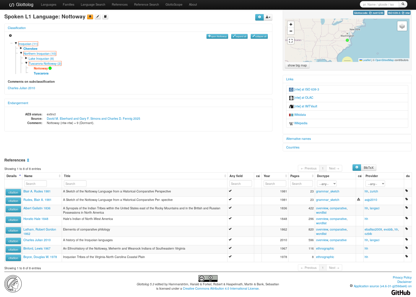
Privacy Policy (402, 277)
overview (322, 208)
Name (28, 176)
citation (13, 192)
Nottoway (41, 68)
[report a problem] (90, 17)
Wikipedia (300, 123)
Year (267, 176)
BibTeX (369, 167)
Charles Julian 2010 (21, 88)
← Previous (309, 168)
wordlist (321, 212)
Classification (17, 28)
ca (258, 176)
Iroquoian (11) (28, 44)
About (193, 4)
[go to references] (105, 17)
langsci (374, 208)
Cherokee (30, 48)
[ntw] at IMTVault (305, 106)
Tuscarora (41, 73)
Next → (334, 168)
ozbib (368, 233)
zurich (374, 191)
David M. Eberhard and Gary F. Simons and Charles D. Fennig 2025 (93, 118)
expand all (241, 36)
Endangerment (18, 103)
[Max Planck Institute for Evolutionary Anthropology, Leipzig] (13, 283)
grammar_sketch (327, 191)
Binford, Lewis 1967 (36, 248)
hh (366, 191)
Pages (294, 176)
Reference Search (146, 4)
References (120, 4)
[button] (347, 40)
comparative (338, 208)
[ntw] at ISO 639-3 (306, 89)
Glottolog (24, 4)
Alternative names (298, 138)
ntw (407, 13)
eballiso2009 (373, 229)
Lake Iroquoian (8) (41, 58)
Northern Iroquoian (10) (40, 53)
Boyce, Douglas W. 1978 (40, 257)
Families (68, 4)
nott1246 (378, 13)
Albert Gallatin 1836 (36, 208)
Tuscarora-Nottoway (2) (45, 63)
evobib (388, 229)
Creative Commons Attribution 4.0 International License (221, 288)
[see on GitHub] (98, 17)
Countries (292, 147)
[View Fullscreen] (291, 40)
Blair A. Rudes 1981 (37, 191)
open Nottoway (219, 36)
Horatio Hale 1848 (35, 218)
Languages (48, 4)
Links (289, 79)
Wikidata (299, 114)
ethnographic (325, 248)
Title (67, 176)
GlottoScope (174, 4)
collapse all (260, 36)
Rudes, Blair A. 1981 (37, 199)
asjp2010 (371, 199)
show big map (297, 65)
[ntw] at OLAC (303, 97)
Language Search (93, 4)
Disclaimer (404, 281)
